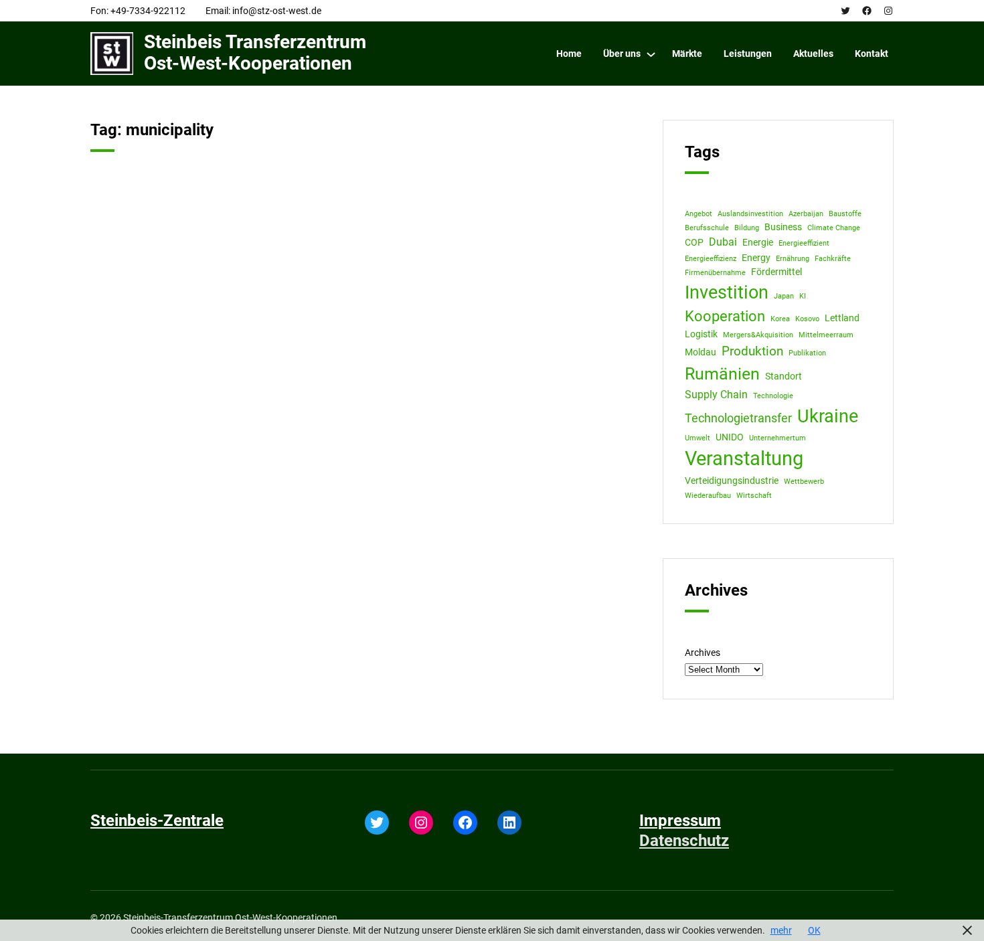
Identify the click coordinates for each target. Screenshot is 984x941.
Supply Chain (716, 394)
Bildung (746, 228)
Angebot (698, 213)
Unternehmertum (777, 438)
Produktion (752, 351)
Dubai (723, 242)
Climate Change (833, 228)
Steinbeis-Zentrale (157, 820)
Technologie (773, 396)
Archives (702, 652)
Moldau (700, 352)
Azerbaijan (806, 213)
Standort (783, 376)
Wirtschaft (754, 495)
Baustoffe (845, 213)
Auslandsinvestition (750, 213)
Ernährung (792, 258)
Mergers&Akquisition (758, 335)
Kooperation (725, 316)
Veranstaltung (744, 458)
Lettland (842, 318)
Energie (757, 242)
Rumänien (722, 373)
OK (814, 930)
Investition (726, 292)
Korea (780, 319)
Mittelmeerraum (826, 335)
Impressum (680, 820)
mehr (781, 930)
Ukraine (827, 416)
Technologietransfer (738, 418)
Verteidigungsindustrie (731, 480)
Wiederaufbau (708, 495)
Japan (784, 296)
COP (694, 242)
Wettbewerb (804, 481)
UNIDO (730, 437)
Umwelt (697, 438)
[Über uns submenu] (651, 54)
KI (802, 296)
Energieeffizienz (710, 258)
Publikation (807, 353)
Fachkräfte (833, 258)
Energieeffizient (803, 243)
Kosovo (807, 319)
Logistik (701, 334)
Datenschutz (684, 840)
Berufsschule (707, 228)
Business (783, 227)
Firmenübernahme (715, 272)
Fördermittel (776, 271)
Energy (756, 257)
